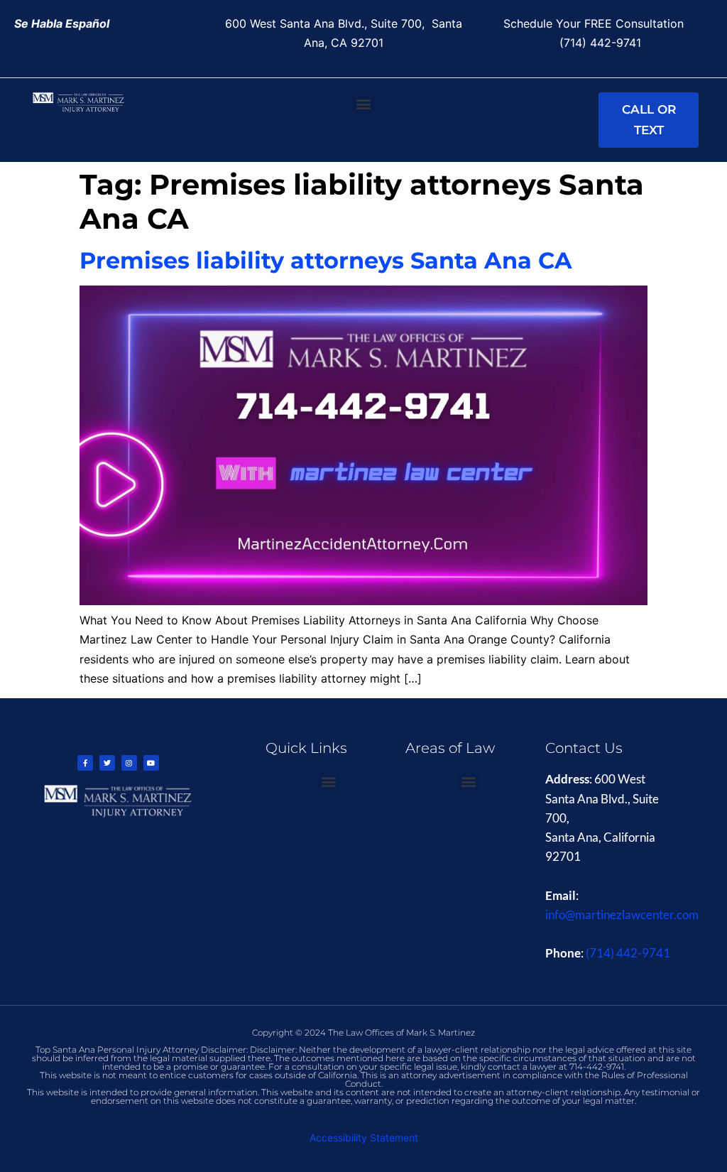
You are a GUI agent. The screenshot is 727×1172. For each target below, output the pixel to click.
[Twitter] (107, 763)
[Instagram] (129, 763)
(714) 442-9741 (628, 952)
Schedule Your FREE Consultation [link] (597, 23)
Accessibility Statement (364, 1138)
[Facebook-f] (85, 763)
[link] (61, 23)
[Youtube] (151, 763)
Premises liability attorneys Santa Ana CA (326, 260)
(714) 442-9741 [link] (600, 43)
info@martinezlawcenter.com (622, 914)
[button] (363, 104)
